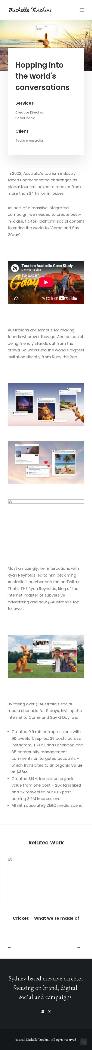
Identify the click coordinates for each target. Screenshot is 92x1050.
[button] (82, 10)
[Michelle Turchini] (31, 10)
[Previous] (23, 947)
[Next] (69, 947)
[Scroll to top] (83, 1041)
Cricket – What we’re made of (46, 918)
